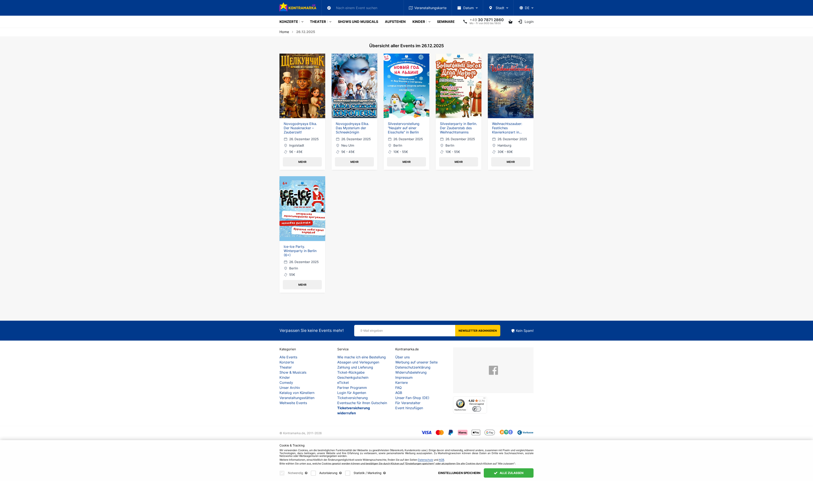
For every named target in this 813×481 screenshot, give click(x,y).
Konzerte (288, 21)
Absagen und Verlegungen (358, 362)
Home (284, 32)
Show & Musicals (292, 372)
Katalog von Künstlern (296, 393)
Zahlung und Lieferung (355, 367)
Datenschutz (425, 459)
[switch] (476, 409)
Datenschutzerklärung (412, 367)
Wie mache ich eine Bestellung (361, 357)
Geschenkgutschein (352, 377)
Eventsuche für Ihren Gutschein (362, 403)
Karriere (401, 382)
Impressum (404, 377)
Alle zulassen (511, 473)
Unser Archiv (289, 387)
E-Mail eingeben (372, 330)
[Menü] (484, 399)
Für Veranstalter (407, 403)
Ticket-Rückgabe (351, 372)
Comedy (286, 382)
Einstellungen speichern (459, 473)
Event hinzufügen (409, 408)
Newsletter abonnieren (478, 330)
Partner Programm (352, 387)
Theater (318, 21)
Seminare (446, 21)
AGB (398, 393)
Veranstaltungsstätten (296, 398)
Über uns (402, 357)
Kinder (418, 21)
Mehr (302, 162)
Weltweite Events (293, 403)
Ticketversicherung (352, 398)
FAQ (398, 387)
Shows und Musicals (358, 21)
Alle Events (288, 357)
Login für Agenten (351, 393)
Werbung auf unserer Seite (416, 362)
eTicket (343, 382)
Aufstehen (395, 21)
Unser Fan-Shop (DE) (412, 398)
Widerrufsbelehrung (411, 372)
